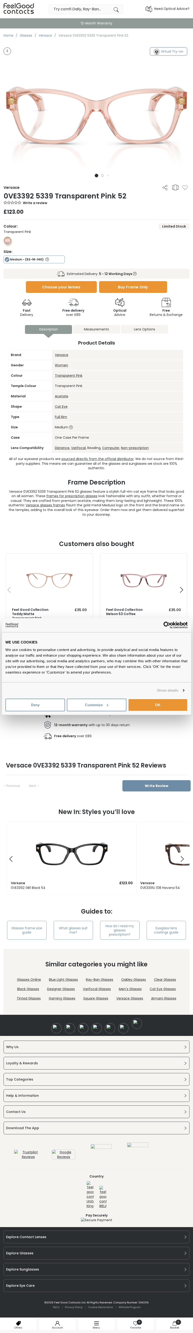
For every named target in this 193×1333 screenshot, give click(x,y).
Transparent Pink (68, 375)
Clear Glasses (165, 979)
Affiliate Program (130, 1307)
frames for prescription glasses (71, 496)
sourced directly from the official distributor (97, 459)
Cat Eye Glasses (163, 989)
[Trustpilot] (28, 1157)
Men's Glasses (130, 989)
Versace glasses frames (45, 505)
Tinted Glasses (29, 998)
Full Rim (61, 417)
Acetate (61, 396)
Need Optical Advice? (171, 8)
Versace (61, 355)
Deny (35, 705)
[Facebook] (56, 1028)
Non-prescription (135, 448)
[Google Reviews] (63, 1157)
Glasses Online (29, 979)
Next (32, 785)
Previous (13, 785)
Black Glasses (28, 989)
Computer (110, 448)
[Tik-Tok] (137, 1023)
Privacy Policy (74, 1307)
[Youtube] (96, 1028)
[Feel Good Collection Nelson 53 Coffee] (143, 558)
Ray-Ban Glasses (99, 979)
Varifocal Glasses (97, 989)
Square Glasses (95, 998)
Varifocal (78, 448)
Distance (62, 448)
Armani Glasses (163, 998)
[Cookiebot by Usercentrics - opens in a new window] (167, 625)
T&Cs (56, 1307)
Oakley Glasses (133, 979)
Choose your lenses (61, 287)
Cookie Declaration (100, 1307)
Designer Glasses (61, 989)
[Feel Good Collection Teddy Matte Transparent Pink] (49, 558)
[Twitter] (69, 1028)
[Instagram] (83, 1028)
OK (158, 705)
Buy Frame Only (133, 287)
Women (61, 365)
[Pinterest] (123, 1028)
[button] (96, 175)
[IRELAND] (102, 1197)
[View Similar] (175, 187)
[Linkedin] (110, 1028)
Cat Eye (61, 406)
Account (57, 1327)
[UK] (90, 1194)
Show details (167, 690)
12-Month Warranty (96, 23)
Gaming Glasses (62, 998)
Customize (94, 705)
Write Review (156, 785)
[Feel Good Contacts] (19, 9)
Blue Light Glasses (63, 979)
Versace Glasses (129, 998)
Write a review (35, 203)
